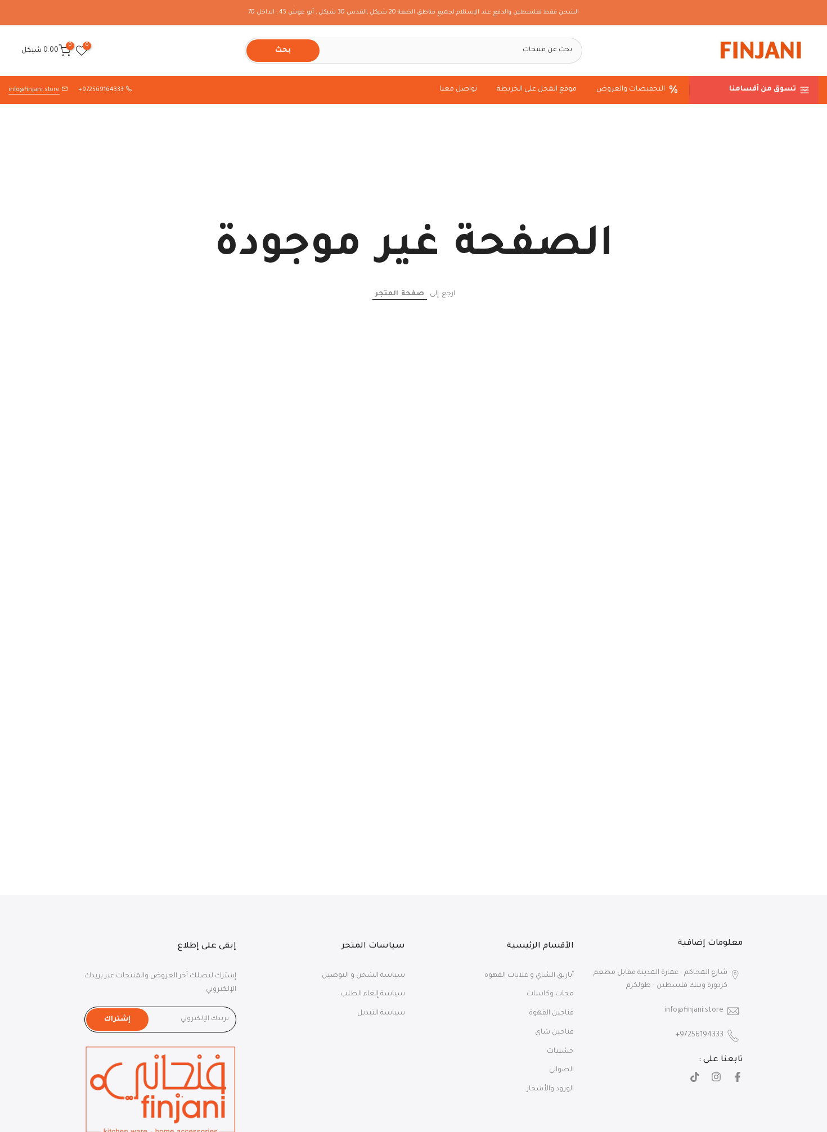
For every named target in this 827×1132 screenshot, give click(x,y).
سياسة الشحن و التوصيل (363, 976)
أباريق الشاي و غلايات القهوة (529, 976)
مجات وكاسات (550, 994)
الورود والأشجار (550, 1089)
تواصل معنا (458, 89)
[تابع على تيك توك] (695, 1078)
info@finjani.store (34, 90)
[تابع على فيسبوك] (737, 1078)
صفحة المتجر (399, 294)
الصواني (561, 1070)
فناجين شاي (554, 1032)
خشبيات (560, 1052)
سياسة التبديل (381, 1013)
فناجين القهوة (551, 1013)
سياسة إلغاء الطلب (372, 994)
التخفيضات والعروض (630, 89)
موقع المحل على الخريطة (537, 89)
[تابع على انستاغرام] (716, 1078)
